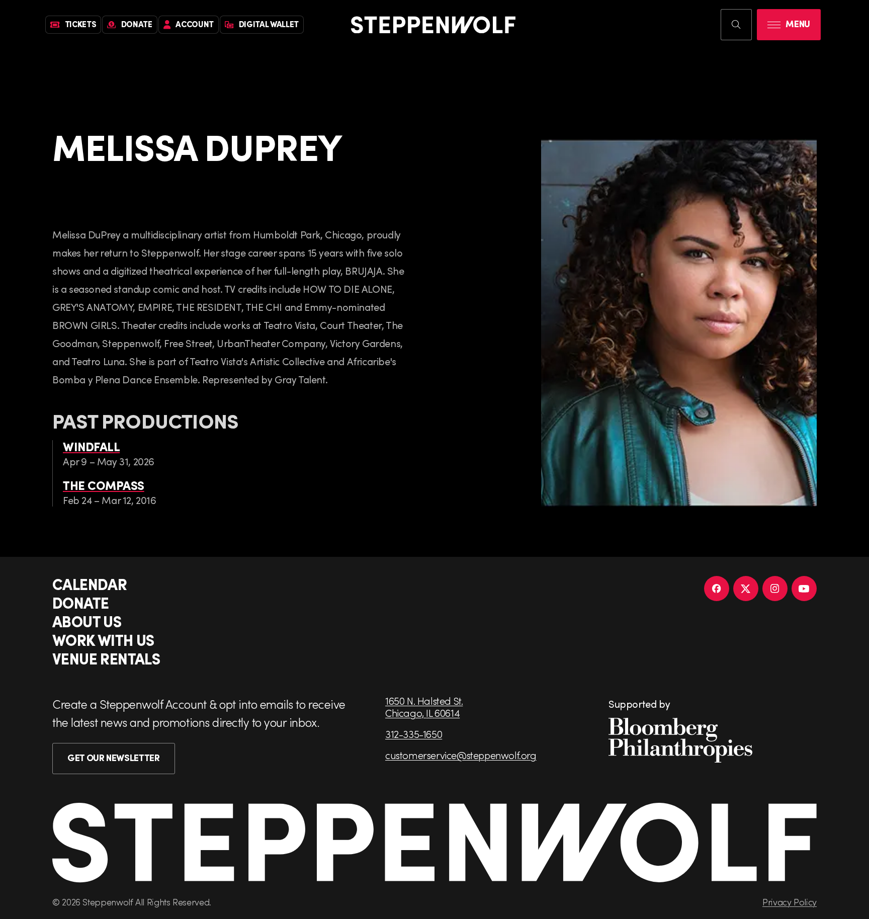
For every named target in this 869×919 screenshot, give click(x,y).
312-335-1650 (413, 734)
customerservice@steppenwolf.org (461, 755)
